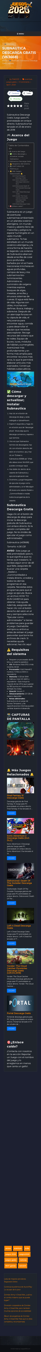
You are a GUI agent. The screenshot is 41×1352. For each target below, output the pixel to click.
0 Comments (24, 82)
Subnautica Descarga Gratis (20, 161)
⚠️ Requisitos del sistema (20, 164)
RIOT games (10, 1266)
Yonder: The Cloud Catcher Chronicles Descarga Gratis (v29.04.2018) (22, 199)
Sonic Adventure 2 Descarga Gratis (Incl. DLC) (22, 182)
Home (4, 61)
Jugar (11, 813)
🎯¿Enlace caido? (16, 206)
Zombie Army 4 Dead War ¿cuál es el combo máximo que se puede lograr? (18, 1297)
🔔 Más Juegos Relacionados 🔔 (16, 172)
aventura (28, 79)
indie (27, 1248)
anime (8, 1248)
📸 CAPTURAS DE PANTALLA (17, 167)
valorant (22, 1266)
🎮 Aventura (9, 44)
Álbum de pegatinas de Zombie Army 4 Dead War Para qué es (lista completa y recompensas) (18, 1319)
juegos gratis (11, 82)
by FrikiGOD (14, 79)
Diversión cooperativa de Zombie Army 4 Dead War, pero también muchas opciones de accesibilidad (17, 1308)
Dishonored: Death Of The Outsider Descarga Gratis (23, 188)
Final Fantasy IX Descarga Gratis (20, 177)
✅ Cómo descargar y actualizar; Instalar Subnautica (18, 156)
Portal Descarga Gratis (23, 204)
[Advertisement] (20, 1157)
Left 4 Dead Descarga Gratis (23, 193)
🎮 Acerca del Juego (17, 151)
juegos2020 (24, 1254)
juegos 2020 (10, 1254)
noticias (23, 1260)
